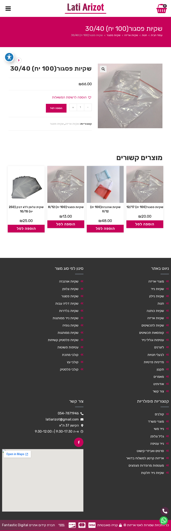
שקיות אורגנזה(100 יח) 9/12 (105, 209)
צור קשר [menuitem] (158, 391)
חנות (144, 35)
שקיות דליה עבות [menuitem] (66, 303)
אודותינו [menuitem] (158, 384)
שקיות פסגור (114, 35)
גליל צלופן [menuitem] (157, 436)
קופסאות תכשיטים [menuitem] (151, 333)
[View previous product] (19, 60)
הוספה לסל (56, 108)
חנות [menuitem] (160, 303)
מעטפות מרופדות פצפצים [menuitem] (146, 465)
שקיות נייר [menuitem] (157, 289)
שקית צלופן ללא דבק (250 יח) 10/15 (26, 209)
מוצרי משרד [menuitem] (156, 421)
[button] (103, 69)
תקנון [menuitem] (160, 369)
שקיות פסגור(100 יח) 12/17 (144, 207)
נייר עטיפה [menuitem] (157, 444)
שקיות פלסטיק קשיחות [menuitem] (63, 340)
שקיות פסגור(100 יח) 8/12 (66, 207)
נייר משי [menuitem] (159, 429)
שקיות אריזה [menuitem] (155, 318)
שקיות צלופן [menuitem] (70, 289)
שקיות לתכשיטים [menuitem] (152, 325)
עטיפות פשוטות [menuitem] (67, 347)
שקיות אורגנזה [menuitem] (68, 281)
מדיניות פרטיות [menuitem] (154, 362)
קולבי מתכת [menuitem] (70, 355)
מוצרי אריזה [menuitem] (156, 281)
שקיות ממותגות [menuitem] (68, 333)
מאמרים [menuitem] (158, 377)
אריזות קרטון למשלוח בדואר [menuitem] (145, 458)
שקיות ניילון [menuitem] (156, 296)
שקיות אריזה (131, 35)
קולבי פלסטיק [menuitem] (69, 369)
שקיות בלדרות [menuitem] (68, 311)
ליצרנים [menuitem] (159, 347)
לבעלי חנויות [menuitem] (155, 355)
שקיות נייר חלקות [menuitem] (152, 473)
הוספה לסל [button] (144, 224)
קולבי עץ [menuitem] (72, 362)
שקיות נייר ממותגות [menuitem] (65, 318)
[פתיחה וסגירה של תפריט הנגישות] (9, 57)
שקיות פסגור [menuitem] (69, 296)
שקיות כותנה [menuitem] (155, 311)
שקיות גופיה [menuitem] (70, 325)
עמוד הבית (156, 35)
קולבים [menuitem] (159, 414)
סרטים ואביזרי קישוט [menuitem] (150, 451)
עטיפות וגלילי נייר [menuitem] (152, 340)
